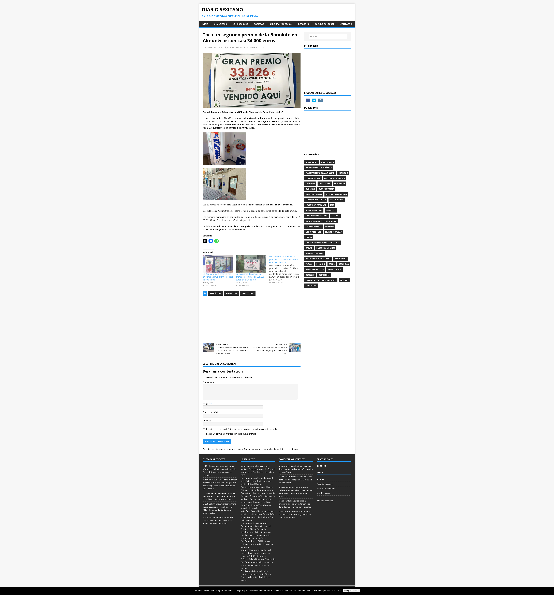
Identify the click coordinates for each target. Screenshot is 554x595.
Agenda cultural (324, 24)
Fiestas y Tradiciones (336, 194)
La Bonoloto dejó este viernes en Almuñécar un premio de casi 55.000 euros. (218, 277)
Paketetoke (247, 293)
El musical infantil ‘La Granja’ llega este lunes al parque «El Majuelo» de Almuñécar (296, 469)
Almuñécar (220, 24)
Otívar (309, 248)
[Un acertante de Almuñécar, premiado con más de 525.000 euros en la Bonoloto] (251, 264)
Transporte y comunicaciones (321, 280)
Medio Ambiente (313, 232)
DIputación (324, 183)
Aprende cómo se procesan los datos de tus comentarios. (271, 449)
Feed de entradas (325, 484)
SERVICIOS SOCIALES (315, 269)
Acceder (320, 479)
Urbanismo (311, 285)
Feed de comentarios (326, 488)
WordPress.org (323, 493)
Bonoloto (231, 293)
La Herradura (240, 24)
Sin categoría (334, 269)
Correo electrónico (211, 412)
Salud (332, 264)
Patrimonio (340, 259)
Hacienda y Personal (316, 205)
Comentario (208, 382)
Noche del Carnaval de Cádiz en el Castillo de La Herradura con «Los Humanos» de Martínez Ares (218, 520)
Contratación (313, 178)
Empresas (310, 189)
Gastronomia (336, 200)
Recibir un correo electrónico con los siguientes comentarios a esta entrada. (241, 429)
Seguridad (344, 264)
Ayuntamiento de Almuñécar (320, 173)
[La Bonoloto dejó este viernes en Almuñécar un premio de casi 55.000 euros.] (218, 264)
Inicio (205, 24)
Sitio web (207, 420)
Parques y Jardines (325, 248)
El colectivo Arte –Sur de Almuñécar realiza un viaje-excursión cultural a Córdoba (295, 514)
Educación (339, 183)
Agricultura (327, 162)
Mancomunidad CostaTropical (321, 221)
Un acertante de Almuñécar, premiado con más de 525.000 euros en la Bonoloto (250, 277)
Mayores (329, 226)
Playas (309, 264)
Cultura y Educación (334, 178)
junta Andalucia (314, 210)
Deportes (303, 24)
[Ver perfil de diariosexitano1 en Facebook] (318, 466)
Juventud (330, 210)
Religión (320, 264)
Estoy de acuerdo (351, 591)
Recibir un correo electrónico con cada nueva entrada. (231, 433)
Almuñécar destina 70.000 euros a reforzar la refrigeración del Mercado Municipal (257, 544)
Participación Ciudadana (318, 259)
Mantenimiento (313, 226)
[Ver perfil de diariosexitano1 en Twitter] (321, 466)
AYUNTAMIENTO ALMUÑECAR (319, 167)
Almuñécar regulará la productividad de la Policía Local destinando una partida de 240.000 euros (257, 481)
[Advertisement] (252, 319)
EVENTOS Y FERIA (326, 189)
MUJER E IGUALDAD (333, 232)
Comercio (343, 173)
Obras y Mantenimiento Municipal (323, 242)
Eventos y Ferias (314, 194)
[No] (550, 591)
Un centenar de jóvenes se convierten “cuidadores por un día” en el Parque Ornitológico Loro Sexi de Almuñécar (219, 496)
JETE (332, 205)
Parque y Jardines (314, 253)
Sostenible (324, 275)
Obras (309, 237)
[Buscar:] (328, 36)
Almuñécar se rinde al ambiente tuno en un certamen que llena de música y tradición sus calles (295, 503)
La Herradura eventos (317, 216)
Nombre (206, 403)
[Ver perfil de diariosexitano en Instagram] (324, 466)
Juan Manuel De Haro (236, 47)
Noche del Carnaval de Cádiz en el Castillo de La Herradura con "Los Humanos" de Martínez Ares (256, 553)
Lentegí (335, 216)
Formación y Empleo (316, 200)
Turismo (344, 280)
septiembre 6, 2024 (214, 47)
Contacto (346, 24)
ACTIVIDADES (311, 162)
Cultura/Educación (281, 24)
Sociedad (259, 24)
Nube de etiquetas (325, 500)
